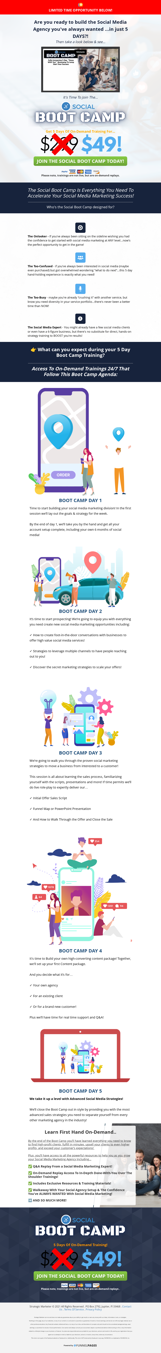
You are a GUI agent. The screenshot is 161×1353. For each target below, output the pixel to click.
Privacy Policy (94, 1309)
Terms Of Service (74, 1309)
